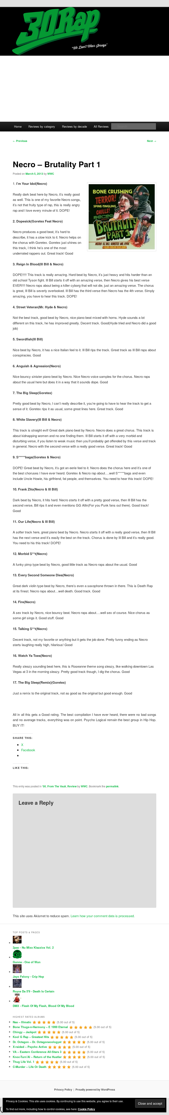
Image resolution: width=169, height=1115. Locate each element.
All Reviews (101, 126)
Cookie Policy (86, 1109)
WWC (50, 174)
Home (18, 126)
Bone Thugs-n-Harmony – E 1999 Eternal (40, 1027)
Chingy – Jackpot (24, 1032)
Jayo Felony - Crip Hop (28, 976)
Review (72, 786)
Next (151, 141)
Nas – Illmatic (22, 1022)
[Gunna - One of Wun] (17, 957)
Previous (20, 141)
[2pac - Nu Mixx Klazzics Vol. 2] (17, 943)
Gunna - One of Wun (26, 962)
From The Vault (56, 786)
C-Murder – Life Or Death (29, 1067)
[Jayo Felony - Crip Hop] (17, 972)
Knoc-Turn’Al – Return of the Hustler (37, 1057)
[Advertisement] (84, 88)
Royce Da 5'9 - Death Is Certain (33, 991)
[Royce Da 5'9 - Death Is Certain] (17, 987)
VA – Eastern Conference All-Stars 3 (37, 1052)
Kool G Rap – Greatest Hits (31, 1037)
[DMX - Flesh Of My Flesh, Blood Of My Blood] (17, 1001)
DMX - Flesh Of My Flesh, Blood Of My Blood (43, 1006)
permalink (112, 786)
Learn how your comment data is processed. (103, 915)
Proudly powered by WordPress (95, 1089)
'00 (44, 786)
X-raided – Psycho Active (30, 1047)
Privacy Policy (63, 1089)
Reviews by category (41, 126)
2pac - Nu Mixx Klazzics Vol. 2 (33, 947)
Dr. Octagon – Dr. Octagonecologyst (37, 1042)
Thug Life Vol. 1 (23, 1062)
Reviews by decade (74, 126)
